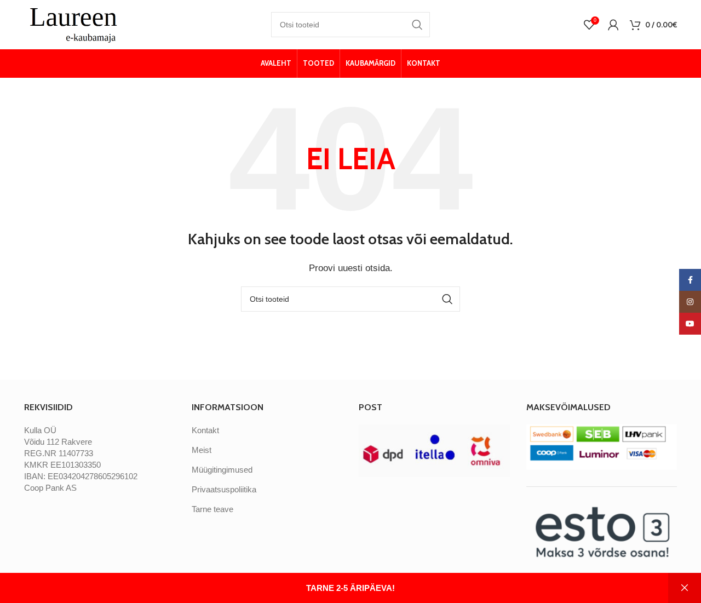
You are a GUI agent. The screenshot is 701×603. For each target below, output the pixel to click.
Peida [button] (684, 588)
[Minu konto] (613, 25)
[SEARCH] (417, 24)
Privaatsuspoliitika (224, 489)
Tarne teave (212, 509)
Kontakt (205, 430)
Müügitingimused (222, 469)
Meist (201, 450)
